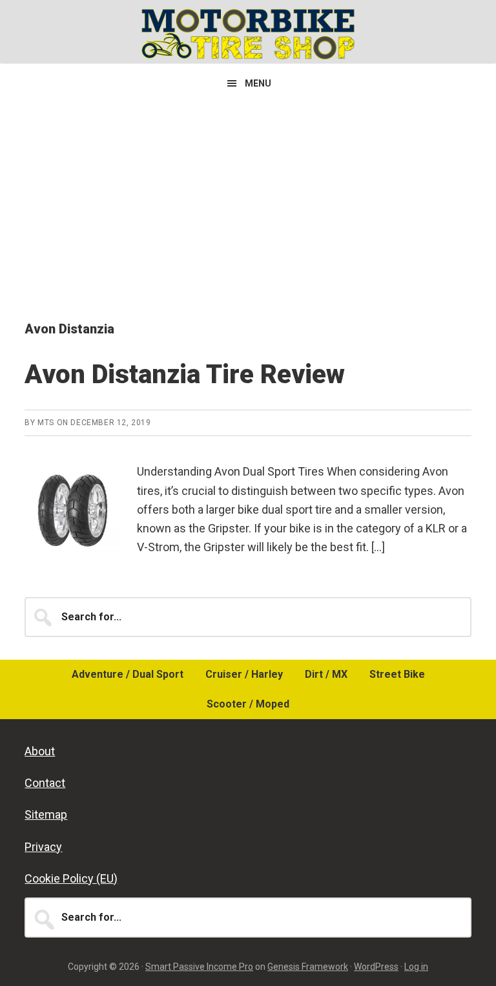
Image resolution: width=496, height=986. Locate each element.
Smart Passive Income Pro (199, 966)
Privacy (43, 847)
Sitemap (46, 814)
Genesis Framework (307, 966)
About (40, 751)
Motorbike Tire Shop (248, 33)
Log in (416, 966)
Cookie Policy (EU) (71, 878)
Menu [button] (258, 83)
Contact (45, 783)
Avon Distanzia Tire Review (185, 374)
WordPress (376, 966)
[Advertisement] (248, 199)
